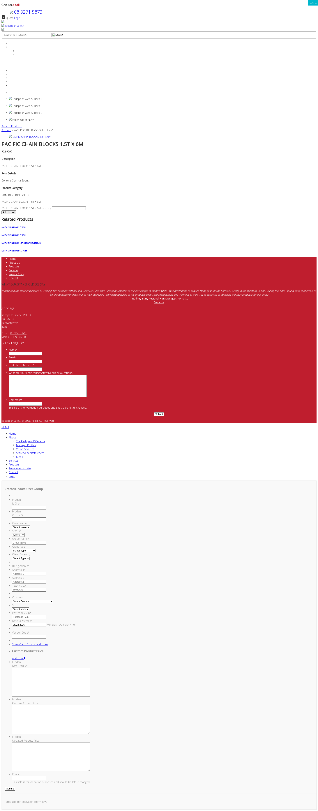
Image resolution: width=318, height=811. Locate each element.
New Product (19, 666)
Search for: (10, 34)
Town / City (19, 585)
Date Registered (22, 621)
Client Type (18, 546)
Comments (15, 400)
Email (13, 357)
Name (13, 349)
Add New (18, 658)
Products (14, 74)
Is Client (16, 503)
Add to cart (9, 212)
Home (12, 43)
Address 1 (18, 570)
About (12, 47)
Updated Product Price (25, 740)
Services (13, 70)
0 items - (18, 92)
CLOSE (313, 2)
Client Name (19, 523)
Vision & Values (25, 58)
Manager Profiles (26, 55)
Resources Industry (20, 78)
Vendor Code (20, 632)
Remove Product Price (25, 703)
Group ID (17, 515)
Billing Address (20, 566)
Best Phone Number (21, 365)
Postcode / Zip (21, 613)
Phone (16, 774)
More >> (159, 302)
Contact (13, 82)
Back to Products (11, 126)
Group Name (20, 538)
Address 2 (18, 577)
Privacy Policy (16, 274)
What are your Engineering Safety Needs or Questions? (41, 373)
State (15, 605)
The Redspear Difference (30, 51)
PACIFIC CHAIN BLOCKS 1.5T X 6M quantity (26, 208)
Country (17, 597)
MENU (5, 427)
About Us (14, 262)
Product (6, 130)
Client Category (21, 554)
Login (17, 18)
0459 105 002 (19, 337)
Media (20, 66)
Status (16, 531)
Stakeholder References (30, 62)
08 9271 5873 (28, 12)
